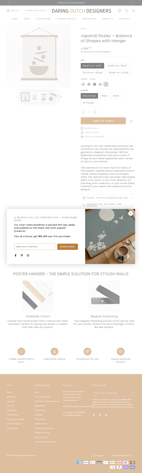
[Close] (131, 213)
